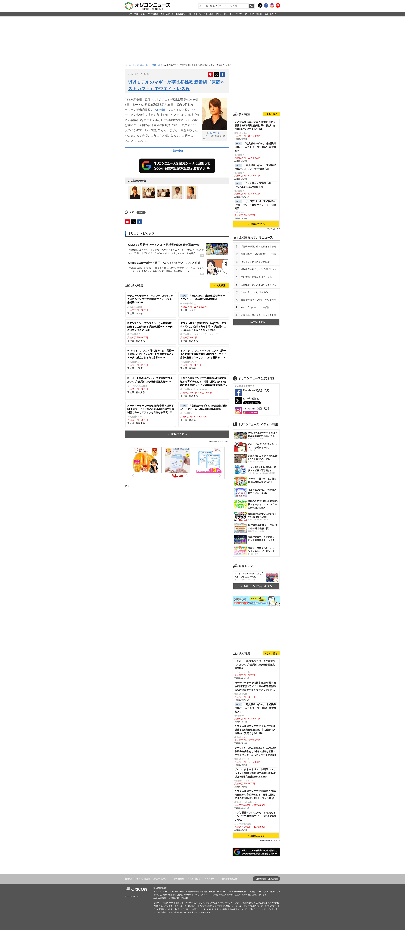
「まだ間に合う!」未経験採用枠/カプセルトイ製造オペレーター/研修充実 (255, 205)
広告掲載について (161, 879)
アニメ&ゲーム (167, 14)
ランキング (249, 14)
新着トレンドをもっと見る (257, 586)
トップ (129, 14)
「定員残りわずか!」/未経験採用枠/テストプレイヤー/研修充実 (255, 167)
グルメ (218, 14)
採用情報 (262, 879)
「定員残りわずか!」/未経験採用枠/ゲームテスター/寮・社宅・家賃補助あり (255, 147)
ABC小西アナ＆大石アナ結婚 (255, 261)
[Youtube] (278, 5)
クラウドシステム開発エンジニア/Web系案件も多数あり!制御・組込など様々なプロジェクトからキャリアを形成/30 (255, 751)
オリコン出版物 (143, 879)
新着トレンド (270, 14)
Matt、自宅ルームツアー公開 (255, 307)
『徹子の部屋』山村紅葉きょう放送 (258, 246)
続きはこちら (179, 434)
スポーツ (197, 14)
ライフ (239, 14)
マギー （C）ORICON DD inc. (214, 136)
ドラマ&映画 (152, 14)
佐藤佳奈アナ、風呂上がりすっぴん (258, 284)
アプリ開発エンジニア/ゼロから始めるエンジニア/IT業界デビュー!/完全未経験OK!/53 (256, 816)
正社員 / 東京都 (150, 304)
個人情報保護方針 (229, 879)
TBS (141, 212)
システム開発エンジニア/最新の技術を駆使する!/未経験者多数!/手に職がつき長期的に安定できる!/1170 (255, 125)
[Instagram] (272, 5)
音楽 (143, 14)
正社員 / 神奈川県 (150, 332)
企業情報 (274, 879)
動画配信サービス (183, 14)
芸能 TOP (156, 65)
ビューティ (229, 14)
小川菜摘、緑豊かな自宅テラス (256, 277)
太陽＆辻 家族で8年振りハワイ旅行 (258, 300)
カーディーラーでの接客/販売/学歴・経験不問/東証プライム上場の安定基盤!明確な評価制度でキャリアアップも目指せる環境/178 (255, 686)
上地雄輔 (159, 109)
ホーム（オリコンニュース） (137, 65)
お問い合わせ (178, 879)
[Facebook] (266, 5)
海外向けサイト (211, 879)
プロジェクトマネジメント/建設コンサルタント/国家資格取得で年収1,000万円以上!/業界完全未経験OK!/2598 (256, 773)
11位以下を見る (257, 322)
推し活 (259, 14)
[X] (260, 5)
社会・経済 (208, 14)
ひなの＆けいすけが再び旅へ (255, 292)
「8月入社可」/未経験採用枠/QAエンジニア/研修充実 (253, 185)
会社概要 (129, 879)
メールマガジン (194, 879)
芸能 (136, 14)
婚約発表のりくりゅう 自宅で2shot (258, 269)
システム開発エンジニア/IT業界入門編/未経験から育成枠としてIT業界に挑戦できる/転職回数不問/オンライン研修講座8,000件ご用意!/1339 (255, 795)
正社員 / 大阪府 (202, 302)
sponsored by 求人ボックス (219, 441)
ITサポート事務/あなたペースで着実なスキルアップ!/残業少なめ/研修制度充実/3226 (255, 665)
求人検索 (221, 285)
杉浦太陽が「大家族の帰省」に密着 (258, 254)
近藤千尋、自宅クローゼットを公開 (258, 315)
